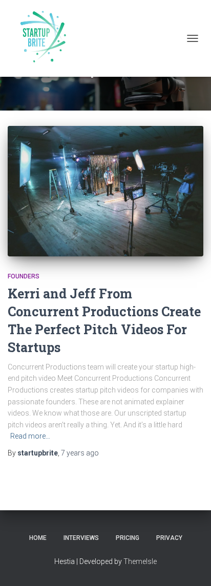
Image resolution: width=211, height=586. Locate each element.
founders (23, 276)
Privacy (169, 537)
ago (80, 453)
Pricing (127, 537)
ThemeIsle (140, 561)
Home (38, 537)
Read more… (30, 436)
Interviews (81, 537)
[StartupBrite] (45, 38)
